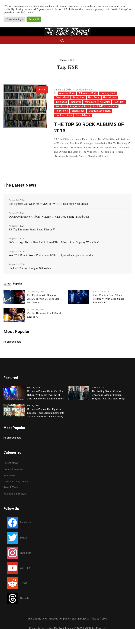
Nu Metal (105, 102)
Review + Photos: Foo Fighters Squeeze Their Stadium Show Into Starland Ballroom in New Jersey (45, 412)
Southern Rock (64, 115)
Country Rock (108, 93)
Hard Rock (93, 97)
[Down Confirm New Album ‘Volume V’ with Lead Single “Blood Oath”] (78, 297)
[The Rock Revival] (67, 33)
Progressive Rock (79, 106)
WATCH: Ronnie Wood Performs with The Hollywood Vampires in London (51, 255)
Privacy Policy (99, 619)
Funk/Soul (78, 97)
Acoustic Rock (67, 93)
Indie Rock (61, 102)
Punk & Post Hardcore (105, 106)
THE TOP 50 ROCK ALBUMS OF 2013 (89, 127)
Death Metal (62, 97)
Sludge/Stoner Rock (99, 111)
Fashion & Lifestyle (15, 494)
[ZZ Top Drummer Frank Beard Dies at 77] (14, 315)
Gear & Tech (11, 487)
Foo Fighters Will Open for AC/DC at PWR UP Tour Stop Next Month (48, 203)
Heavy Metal (110, 97)
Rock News (62, 111)
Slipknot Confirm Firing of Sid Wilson (30, 268)
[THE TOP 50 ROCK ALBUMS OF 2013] (25, 106)
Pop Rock (61, 106)
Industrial (76, 102)
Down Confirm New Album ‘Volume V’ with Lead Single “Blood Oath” (49, 216)
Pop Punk (119, 102)
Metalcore (90, 102)
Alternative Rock (88, 93)
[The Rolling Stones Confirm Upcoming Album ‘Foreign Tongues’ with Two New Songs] (78, 393)
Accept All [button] (34, 19)
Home (63, 60)
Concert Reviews (13, 469)
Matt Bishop (85, 90)
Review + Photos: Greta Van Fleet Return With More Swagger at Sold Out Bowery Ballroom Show (45, 394)
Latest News (11, 463)
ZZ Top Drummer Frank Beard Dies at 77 (32, 229)
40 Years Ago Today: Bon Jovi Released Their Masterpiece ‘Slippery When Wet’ (54, 242)
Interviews (9, 475)
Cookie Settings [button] (15, 19)
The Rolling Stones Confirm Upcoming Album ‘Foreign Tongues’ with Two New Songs (109, 394)
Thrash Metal (83, 115)
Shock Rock (78, 111)
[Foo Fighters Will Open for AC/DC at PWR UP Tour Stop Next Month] (14, 297)
